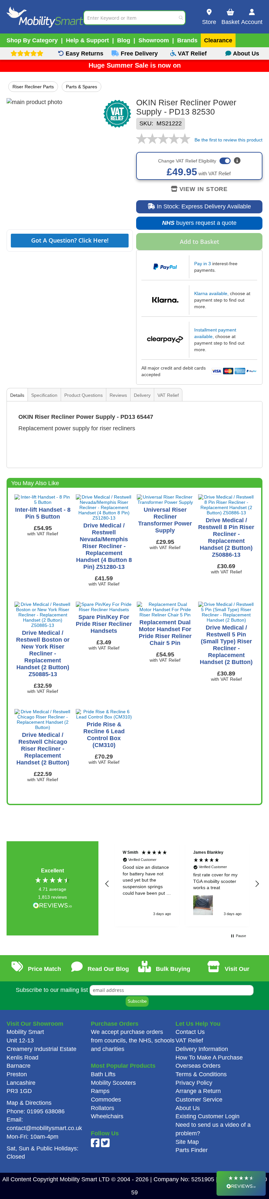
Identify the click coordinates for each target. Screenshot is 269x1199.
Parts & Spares (81, 86)
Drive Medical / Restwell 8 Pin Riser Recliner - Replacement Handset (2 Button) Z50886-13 (226, 537)
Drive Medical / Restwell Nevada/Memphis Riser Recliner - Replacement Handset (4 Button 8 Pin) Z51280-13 (104, 546)
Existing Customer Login (207, 1116)
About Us (188, 1108)
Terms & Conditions (201, 1074)
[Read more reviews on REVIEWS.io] (52, 906)
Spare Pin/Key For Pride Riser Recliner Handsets (104, 624)
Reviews (118, 395)
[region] (182, 883)
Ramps (100, 1091)
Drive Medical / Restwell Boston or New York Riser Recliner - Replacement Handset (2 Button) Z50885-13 (43, 653)
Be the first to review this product (228, 139)
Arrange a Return (198, 1091)
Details (17, 395)
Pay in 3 (202, 263)
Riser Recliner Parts (33, 86)
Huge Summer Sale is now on (135, 65)
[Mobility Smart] (45, 17)
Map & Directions (29, 1103)
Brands (187, 40)
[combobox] (134, 17)
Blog (123, 40)
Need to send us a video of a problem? (213, 1129)
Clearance (218, 40)
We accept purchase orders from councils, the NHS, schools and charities (133, 1040)
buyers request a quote (196, 225)
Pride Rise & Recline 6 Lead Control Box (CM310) (104, 734)
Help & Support (87, 40)
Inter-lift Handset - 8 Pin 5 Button (43, 513)
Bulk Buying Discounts (170, 973)
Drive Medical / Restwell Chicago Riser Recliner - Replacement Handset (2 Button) (42, 749)
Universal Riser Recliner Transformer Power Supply (165, 520)
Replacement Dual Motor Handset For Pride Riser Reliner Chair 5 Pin (165, 632)
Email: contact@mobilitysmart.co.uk (44, 1123)
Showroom (153, 40)
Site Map (187, 1142)
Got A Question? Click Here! (70, 240)
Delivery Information (202, 1049)
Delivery (142, 395)
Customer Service (199, 1099)
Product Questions (83, 395)
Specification (44, 395)
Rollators (102, 1108)
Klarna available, (211, 293)
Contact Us (190, 1032)
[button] (107, 884)
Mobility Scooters (113, 1083)
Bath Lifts (103, 1074)
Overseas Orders (198, 1065)
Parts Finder (192, 1150)
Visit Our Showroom (231, 973)
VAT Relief (168, 395)
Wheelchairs (107, 1116)
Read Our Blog (107, 969)
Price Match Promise (43, 973)
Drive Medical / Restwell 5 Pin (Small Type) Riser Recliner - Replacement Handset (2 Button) (226, 644)
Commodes (106, 1099)
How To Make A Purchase (209, 1057)
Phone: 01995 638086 (36, 1111)
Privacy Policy (194, 1083)
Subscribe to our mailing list (52, 990)
